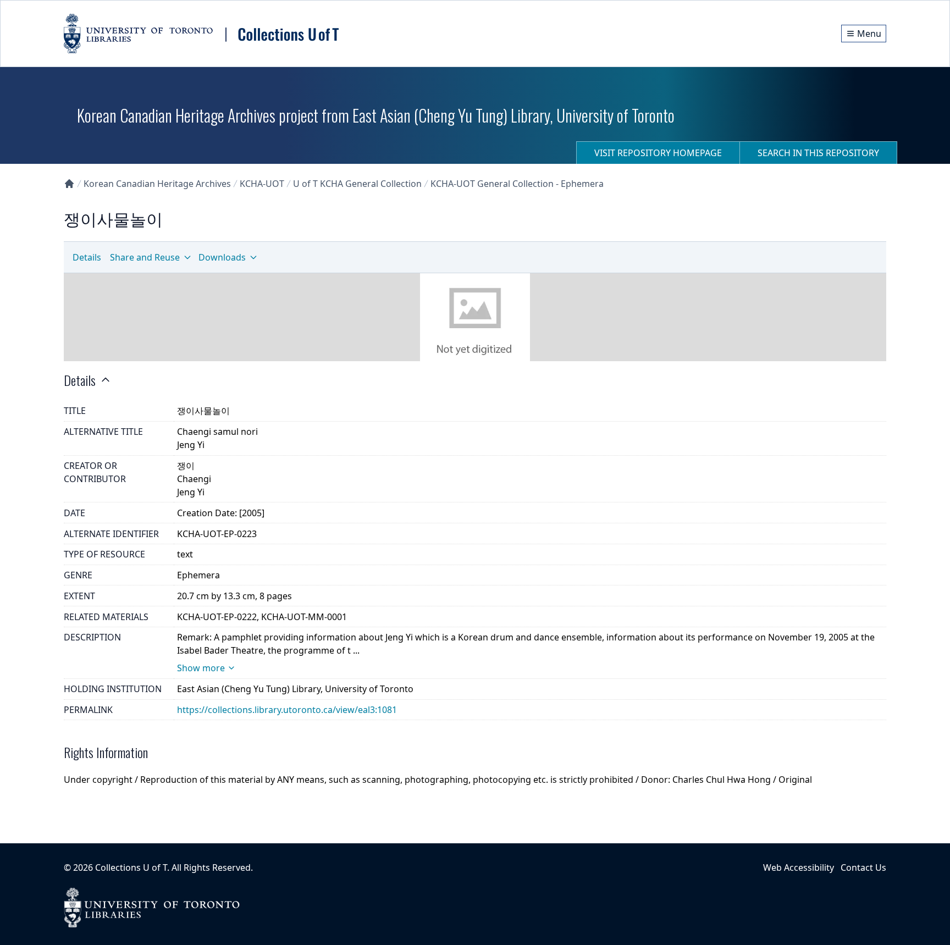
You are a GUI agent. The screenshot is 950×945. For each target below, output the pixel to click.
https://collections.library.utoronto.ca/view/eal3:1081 (287, 710)
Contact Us (863, 867)
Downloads (222, 257)
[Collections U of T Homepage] (69, 183)
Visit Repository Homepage (658, 153)
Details (87, 257)
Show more (201, 668)
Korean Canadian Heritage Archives (157, 184)
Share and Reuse (145, 257)
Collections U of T (131, 867)
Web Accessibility (798, 867)
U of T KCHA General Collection (357, 184)
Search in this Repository (818, 153)
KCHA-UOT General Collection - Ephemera (517, 184)
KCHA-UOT (262, 184)
